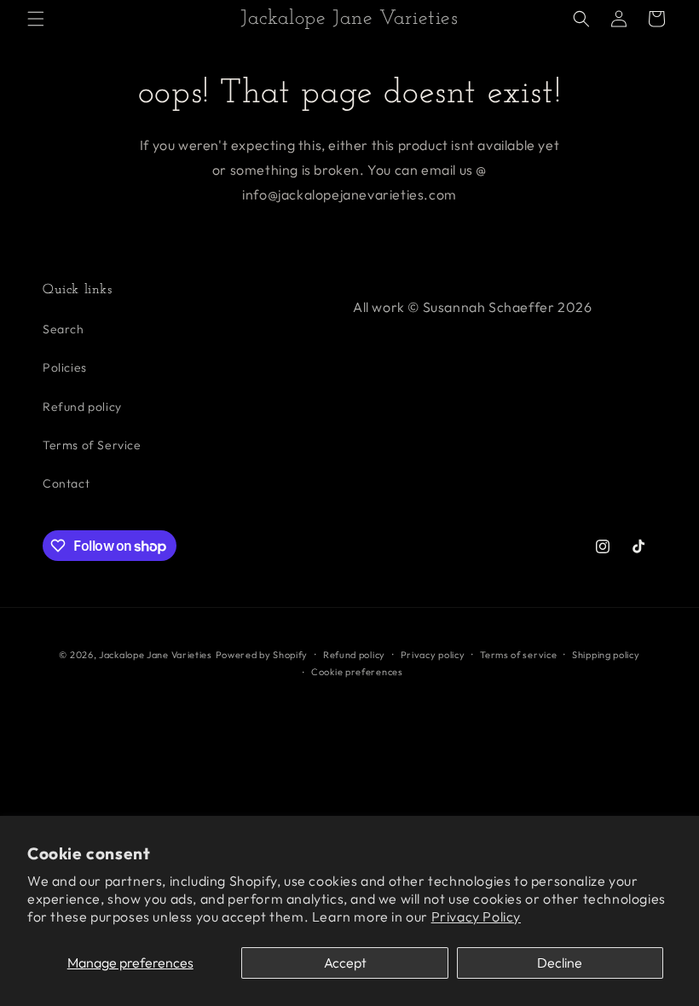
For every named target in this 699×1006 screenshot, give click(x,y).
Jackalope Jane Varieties (155, 655)
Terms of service (518, 655)
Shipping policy (606, 655)
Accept (345, 962)
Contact (66, 483)
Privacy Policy (476, 916)
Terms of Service (92, 445)
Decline (559, 962)
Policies (65, 367)
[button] (36, 19)
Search (63, 329)
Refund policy (82, 406)
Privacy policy (433, 655)
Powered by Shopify (262, 655)
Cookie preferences (357, 672)
